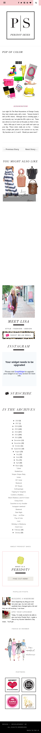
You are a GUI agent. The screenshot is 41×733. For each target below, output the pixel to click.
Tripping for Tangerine (19, 492)
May (17, 460)
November (17, 443)
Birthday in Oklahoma (19, 524)
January (18, 532)
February (18, 530)
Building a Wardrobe (23, 599)
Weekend (19, 483)
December (17, 440)
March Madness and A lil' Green (18, 498)
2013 (16, 435)
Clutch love (18, 527)
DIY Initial (18, 480)
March (17, 466)
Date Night (18, 512)
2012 (16, 437)
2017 (17, 423)
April (17, 463)
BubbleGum (19, 471)
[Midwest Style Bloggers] (12, 691)
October (18, 446)
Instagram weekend (18, 506)
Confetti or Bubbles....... (19, 495)
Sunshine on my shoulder (18, 503)
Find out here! (20, 579)
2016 (16, 426)
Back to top (32, 730)
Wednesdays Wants (14, 197)
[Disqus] (20, 243)
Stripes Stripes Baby (19, 474)
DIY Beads (18, 486)
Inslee (19, 477)
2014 (16, 432)
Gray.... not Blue (18, 515)
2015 (16, 429)
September (18, 449)
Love (18, 521)
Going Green (19, 501)
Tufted (19, 468)
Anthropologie (18, 489)
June (18, 457)
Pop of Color (19, 518)
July (17, 454)
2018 (17, 421)
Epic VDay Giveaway (22, 612)
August (17, 451)
